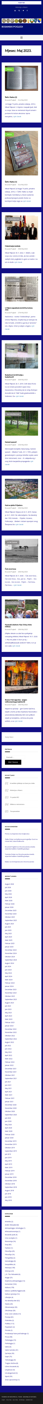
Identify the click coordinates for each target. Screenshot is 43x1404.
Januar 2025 (9, 947)
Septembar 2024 (11, 960)
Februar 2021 (9, 1098)
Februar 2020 (9, 1134)
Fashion (8, 1248)
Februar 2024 (9, 983)
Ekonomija (9, 1241)
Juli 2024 (8, 966)
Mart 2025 (8, 940)
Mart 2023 (8, 1019)
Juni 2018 (8, 1197)
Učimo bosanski (10, 1366)
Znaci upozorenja (11, 1380)
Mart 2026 (8, 900)
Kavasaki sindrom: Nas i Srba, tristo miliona (18, 626)
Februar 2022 (9, 1062)
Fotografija (9, 1258)
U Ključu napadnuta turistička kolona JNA (19, 309)
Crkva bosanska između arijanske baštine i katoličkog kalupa (20, 848)
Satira (7, 1347)
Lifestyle (8, 1297)
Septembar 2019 (11, 1151)
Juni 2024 (8, 970)
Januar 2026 (9, 907)
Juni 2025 (8, 930)
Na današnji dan (13, 219)
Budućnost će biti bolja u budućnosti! (14, 376)
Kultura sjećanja (10, 1294)
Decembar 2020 (10, 1105)
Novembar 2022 (11, 1032)
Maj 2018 (8, 1200)
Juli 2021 (8, 1082)
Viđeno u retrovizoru (17, 804)
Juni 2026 (8, 891)
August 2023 (9, 1003)
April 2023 (8, 1016)
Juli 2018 (8, 1194)
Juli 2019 (8, 1154)
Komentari (8, 1284)
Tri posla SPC (14, 797)
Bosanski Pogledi (10, 100)
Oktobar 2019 (10, 1148)
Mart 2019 (8, 1167)
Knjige (7, 1277)
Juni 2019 (8, 1157)
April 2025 (8, 937)
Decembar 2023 (10, 989)
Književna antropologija (13, 1281)
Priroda (7, 1330)
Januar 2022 (9, 1065)
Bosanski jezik (10, 1235)
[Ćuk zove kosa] (21, 551)
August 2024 (9, 963)
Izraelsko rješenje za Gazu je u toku (22, 783)
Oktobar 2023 (10, 996)
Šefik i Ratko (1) (11, 182)
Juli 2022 (8, 1045)
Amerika (8, 1221)
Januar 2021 (9, 1101)
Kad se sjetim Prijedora (13, 505)
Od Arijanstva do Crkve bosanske (23, 862)
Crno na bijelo (10, 1238)
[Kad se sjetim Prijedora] (21, 489)
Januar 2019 (9, 1174)
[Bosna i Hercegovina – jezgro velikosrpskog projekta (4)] (21, 676)
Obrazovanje (9, 1307)
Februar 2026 (9, 904)
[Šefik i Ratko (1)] (21, 153)
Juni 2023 (8, 1009)
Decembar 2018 (10, 1177)
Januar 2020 (9, 1138)
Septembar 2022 (11, 1039)
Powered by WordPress (9, 1397)
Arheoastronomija (11, 1231)
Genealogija (9, 1261)
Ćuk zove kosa (10, 569)
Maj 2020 (8, 1125)
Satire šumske (12, 542)
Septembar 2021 (11, 1078)
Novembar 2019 (11, 1144)
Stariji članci (9, 737)
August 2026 (9, 884)
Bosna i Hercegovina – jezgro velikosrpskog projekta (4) (16, 701)
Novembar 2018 (11, 1180)
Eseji (6, 1244)
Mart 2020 (8, 1131)
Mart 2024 (8, 980)
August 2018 (9, 1190)
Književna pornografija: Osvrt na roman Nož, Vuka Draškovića (21, 840)
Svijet (7, 1356)
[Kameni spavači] (21, 423)
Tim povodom (15, 811)
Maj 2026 (8, 894)
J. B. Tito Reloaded (11, 1274)
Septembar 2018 (11, 1187)
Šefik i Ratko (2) (11, 97)
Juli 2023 (8, 1006)
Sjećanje (8, 1353)
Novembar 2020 (11, 1108)
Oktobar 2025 (10, 917)
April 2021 (8, 1092)
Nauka (7, 1304)
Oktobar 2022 (10, 1036)
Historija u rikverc (21, 7)
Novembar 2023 (11, 993)
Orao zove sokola (11, 1314)
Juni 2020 (8, 1121)
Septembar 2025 (11, 920)
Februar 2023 (9, 1022)
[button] (15, 10)
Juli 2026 (8, 887)
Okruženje (8, 1310)
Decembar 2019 (10, 1141)
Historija (10, 664)
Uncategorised (10, 1373)
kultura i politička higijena (14, 1291)
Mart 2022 (8, 1059)
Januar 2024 (9, 986)
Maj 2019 (8, 1161)
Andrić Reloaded (11, 1225)
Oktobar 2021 (10, 1075)
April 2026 (8, 897)
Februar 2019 (9, 1171)
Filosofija (8, 1251)
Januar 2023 (9, 1026)
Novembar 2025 (11, 914)
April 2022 (8, 1055)
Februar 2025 (9, 943)
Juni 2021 (8, 1085)
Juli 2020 (8, 1118)
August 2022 (9, 1042)
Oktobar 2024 (10, 957)
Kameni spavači (11, 442)
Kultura (7, 1287)
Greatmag (26, 1397)
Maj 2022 (8, 1052)
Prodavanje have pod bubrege (15, 1333)
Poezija (7, 1317)
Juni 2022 (8, 1049)
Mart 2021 (8, 1095)
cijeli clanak (17, 116)
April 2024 (8, 976)
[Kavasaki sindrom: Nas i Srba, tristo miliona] (21, 608)
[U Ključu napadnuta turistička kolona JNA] (21, 289)
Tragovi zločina (10, 1363)
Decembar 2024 (10, 950)
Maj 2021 (8, 1088)
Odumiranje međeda (12, 246)
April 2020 (8, 1128)
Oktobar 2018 (10, 1184)
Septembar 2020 (11, 1115)
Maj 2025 (8, 933)
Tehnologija (9, 1360)
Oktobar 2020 (10, 1111)
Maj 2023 (8, 1013)
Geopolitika (9, 1264)
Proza (9, 69)
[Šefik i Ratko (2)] (21, 78)
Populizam (8, 1327)
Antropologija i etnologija (14, 1228)
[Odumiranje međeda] (21, 227)
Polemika (8, 1320)
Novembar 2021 (11, 1072)
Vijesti (7, 1376)
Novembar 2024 (11, 953)
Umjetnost (9, 1370)
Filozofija (8, 1254)
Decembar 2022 (10, 1029)
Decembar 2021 (10, 1069)
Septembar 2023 (11, 999)
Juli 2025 (8, 927)
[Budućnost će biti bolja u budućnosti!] (21, 356)
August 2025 (9, 924)
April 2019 (8, 1164)
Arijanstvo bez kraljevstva (20, 834)
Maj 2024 (8, 973)
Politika (7, 1324)
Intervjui (8, 1271)
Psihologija (9, 1340)
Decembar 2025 (10, 910)
